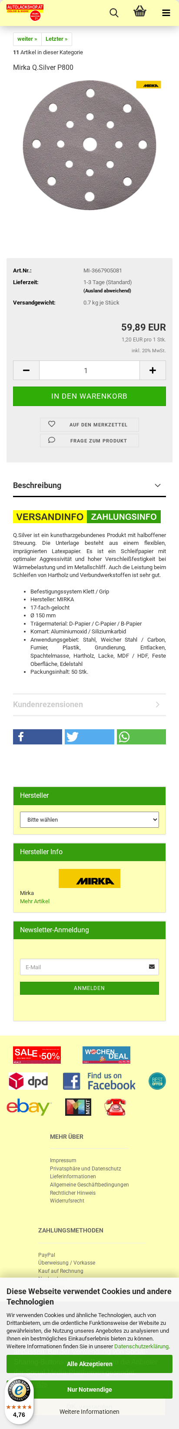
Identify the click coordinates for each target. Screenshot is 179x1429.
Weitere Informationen (89, 1411)
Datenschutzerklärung (141, 1346)
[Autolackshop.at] (21, 13)
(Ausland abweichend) (107, 291)
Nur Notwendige (89, 1389)
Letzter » (57, 39)
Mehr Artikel (35, 901)
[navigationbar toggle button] (166, 13)
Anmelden (89, 988)
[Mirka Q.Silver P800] (89, 145)
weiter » (27, 39)
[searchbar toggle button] (114, 13)
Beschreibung (37, 485)
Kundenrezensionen (48, 704)
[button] (37, 736)
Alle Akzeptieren (90, 1363)
